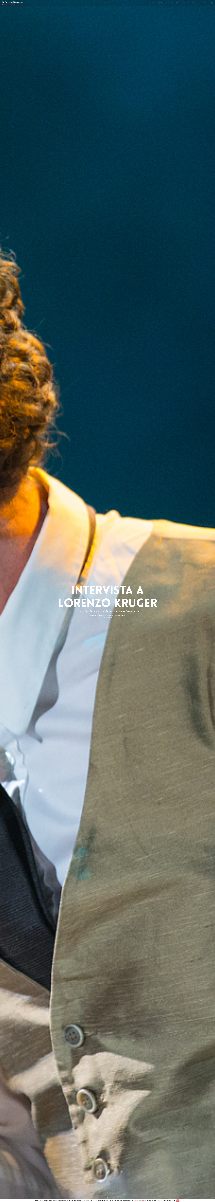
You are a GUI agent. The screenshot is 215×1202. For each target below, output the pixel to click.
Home (154, 3)
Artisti (160, 3)
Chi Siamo (202, 3)
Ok (178, 1200)
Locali (166, 3)
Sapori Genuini (175, 3)
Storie (195, 3)
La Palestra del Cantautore (12, 2)
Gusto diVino (186, 3)
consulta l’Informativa (139, 1200)
